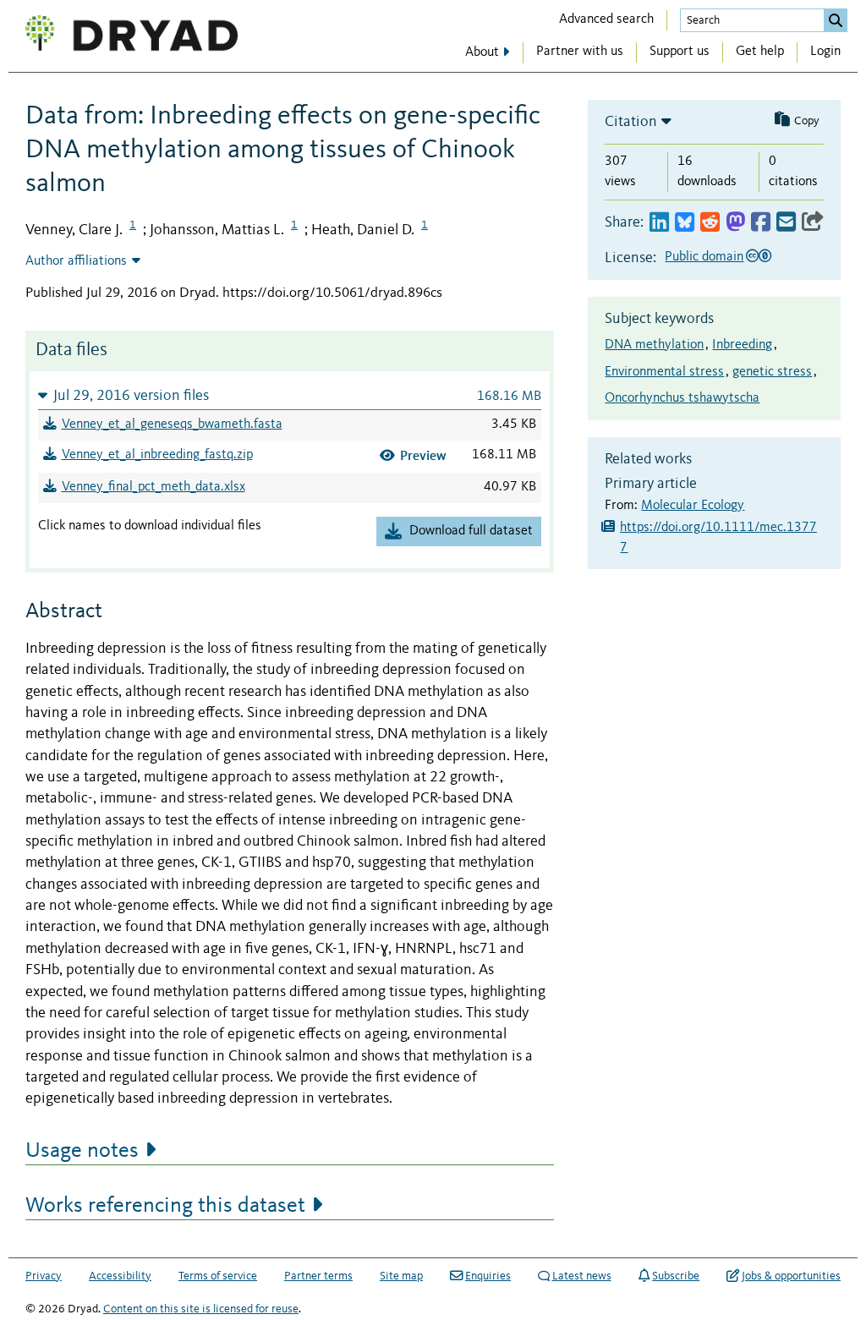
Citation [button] (631, 121)
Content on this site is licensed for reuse (201, 1309)
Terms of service (217, 1276)
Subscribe (675, 1276)
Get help (760, 51)
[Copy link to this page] (813, 222)
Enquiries (488, 1276)
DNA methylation (654, 345)
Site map (401, 1276)
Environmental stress (664, 372)
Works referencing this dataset (165, 1206)
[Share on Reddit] (710, 223)
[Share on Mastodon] (735, 223)
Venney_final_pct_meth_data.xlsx (153, 487)
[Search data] (835, 20)
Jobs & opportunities (791, 1276)
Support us (680, 51)
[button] (289, 395)
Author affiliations (76, 261)
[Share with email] (786, 223)
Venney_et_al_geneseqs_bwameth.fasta (172, 424)
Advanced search (606, 19)
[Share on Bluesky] (684, 223)
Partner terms (318, 1276)
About (482, 52)
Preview (423, 455)
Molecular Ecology (692, 505)
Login (825, 51)
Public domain (704, 257)
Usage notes (82, 1151)
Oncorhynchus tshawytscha (682, 398)
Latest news (581, 1276)
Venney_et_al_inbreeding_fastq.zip (157, 455)
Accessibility (120, 1276)
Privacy (43, 1276)
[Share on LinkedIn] (659, 223)
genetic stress (772, 372)
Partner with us (579, 51)
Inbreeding (742, 345)
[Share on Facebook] (760, 223)
